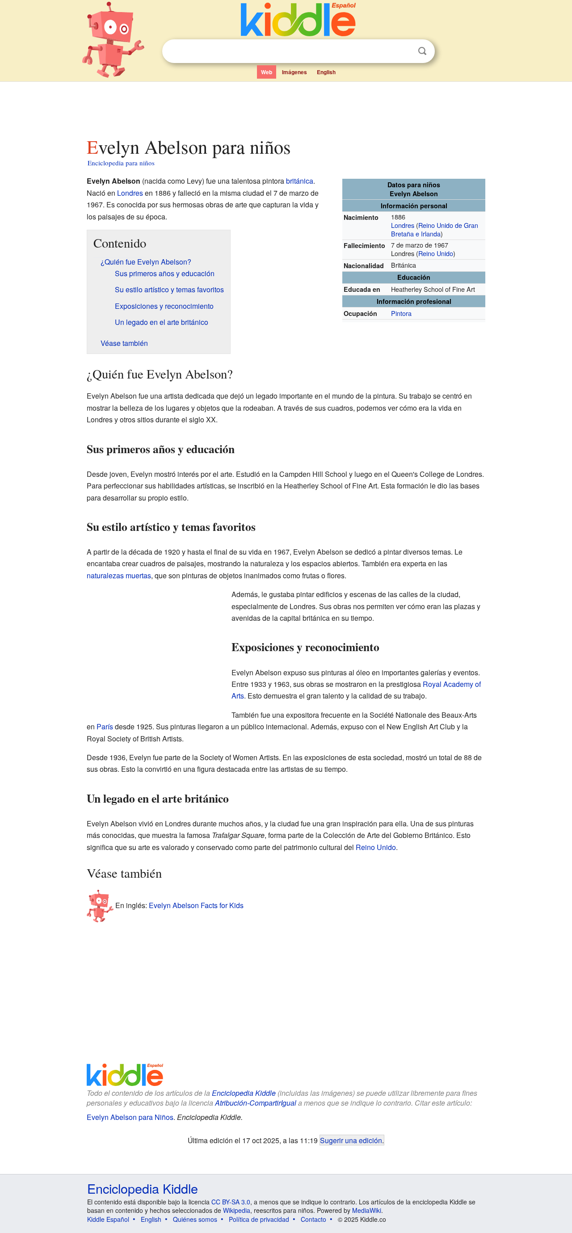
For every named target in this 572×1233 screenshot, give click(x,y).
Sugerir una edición (351, 1140)
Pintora (401, 313)
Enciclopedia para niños (121, 162)
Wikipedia (236, 1210)
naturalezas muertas (119, 575)
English (326, 72)
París (105, 726)
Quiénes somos (195, 1219)
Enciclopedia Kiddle (244, 1093)
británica (299, 181)
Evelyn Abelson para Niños (130, 1117)
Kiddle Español (108, 1219)
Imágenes (294, 72)
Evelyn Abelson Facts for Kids (196, 905)
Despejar (404, 51)
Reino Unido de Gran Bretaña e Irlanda (434, 229)
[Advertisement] (285, 106)
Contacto (313, 1219)
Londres (402, 225)
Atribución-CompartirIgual (255, 1103)
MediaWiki (366, 1210)
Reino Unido (435, 253)
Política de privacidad (259, 1219)
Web (266, 72)
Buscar (422, 51)
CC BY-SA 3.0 (230, 1201)
